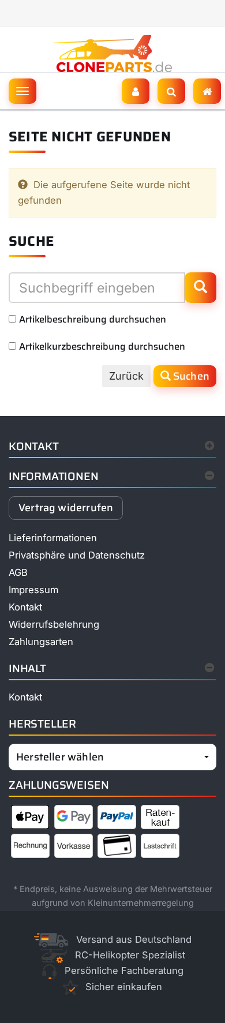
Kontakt (34, 446)
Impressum (33, 589)
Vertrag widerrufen (65, 508)
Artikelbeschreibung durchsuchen (92, 319)
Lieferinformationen (53, 538)
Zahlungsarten (41, 641)
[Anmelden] (135, 91)
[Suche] (171, 91)
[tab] (112, 479)
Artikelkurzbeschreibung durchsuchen (102, 346)
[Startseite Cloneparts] (112, 53)
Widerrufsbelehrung (54, 624)
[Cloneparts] (207, 91)
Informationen (54, 476)
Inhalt (27, 668)
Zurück (126, 376)
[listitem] (30, 819)
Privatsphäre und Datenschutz (77, 555)
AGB (18, 572)
